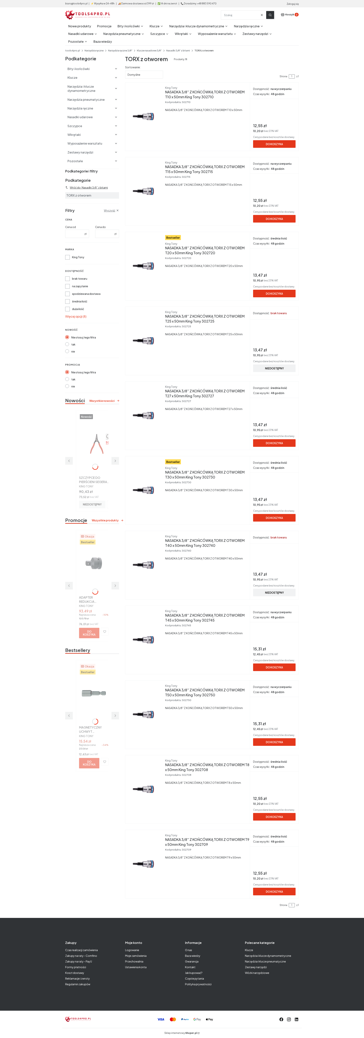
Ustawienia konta (136, 967)
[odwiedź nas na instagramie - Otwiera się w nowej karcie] (289, 1019)
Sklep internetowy (180, 1033)
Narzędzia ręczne (94, 50)
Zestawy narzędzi (256, 967)
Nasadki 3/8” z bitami (178, 50)
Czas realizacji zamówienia (81, 950)
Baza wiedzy (192, 955)
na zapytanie (80, 286)
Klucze (249, 950)
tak (73, 344)
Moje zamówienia (136, 955)
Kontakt (190, 967)
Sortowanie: (133, 67)
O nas (188, 950)
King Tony (78, 257)
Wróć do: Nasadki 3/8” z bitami (89, 187)
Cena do (100, 227)
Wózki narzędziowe (257, 972)
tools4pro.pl (72, 50)
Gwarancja (191, 961)
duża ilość (78, 309)
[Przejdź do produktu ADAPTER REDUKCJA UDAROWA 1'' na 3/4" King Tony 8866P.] (93, 563)
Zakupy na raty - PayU (78, 961)
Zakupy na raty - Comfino (81, 955)
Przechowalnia (134, 961)
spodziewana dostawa (86, 293)
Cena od (70, 227)
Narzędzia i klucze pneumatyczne (265, 961)
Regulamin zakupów (77, 984)
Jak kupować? (193, 972)
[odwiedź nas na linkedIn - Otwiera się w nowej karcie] (296, 1019)
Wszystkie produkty (105, 520)
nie (73, 351)
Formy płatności (75, 967)
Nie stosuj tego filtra (83, 337)
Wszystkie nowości (102, 400)
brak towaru (79, 278)
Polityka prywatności (198, 984)
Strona (283, 76)
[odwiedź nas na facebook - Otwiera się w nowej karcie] (281, 1019)
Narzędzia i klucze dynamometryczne (268, 955)
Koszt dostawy (74, 972)
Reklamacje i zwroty (77, 978)
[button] (270, 15)
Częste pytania (194, 978)
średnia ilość (79, 301)
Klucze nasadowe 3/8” (149, 50)
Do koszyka (89, 633)
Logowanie (132, 950)
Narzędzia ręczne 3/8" (120, 50)
